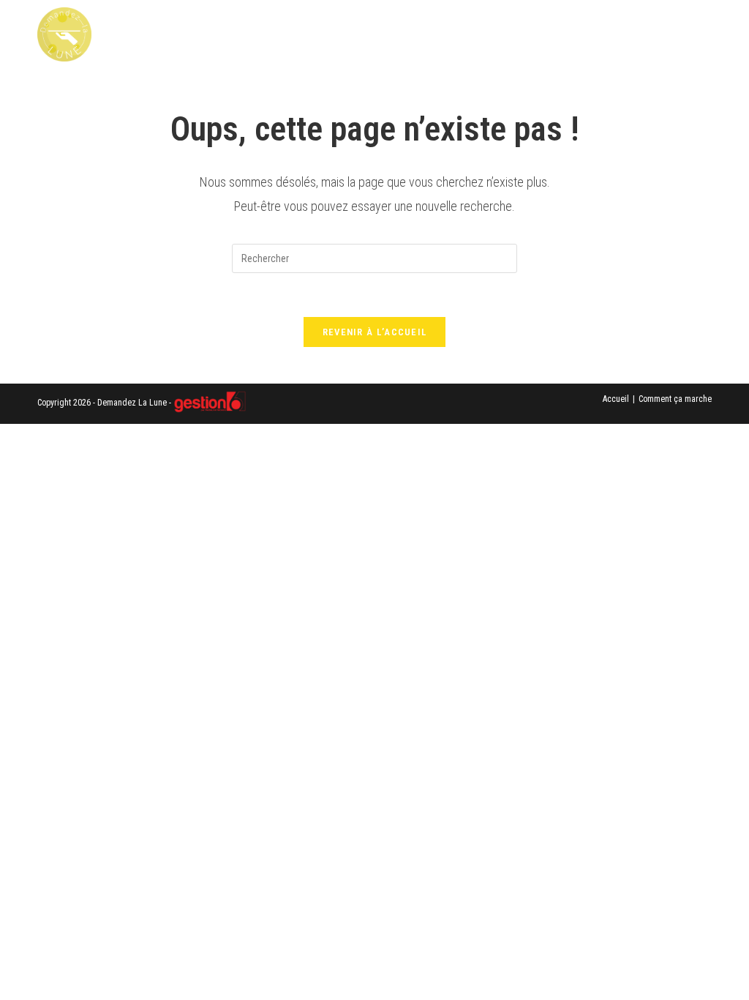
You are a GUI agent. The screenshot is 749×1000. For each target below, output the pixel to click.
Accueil (616, 399)
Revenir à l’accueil (375, 332)
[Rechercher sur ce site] (374, 258)
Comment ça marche (675, 399)
